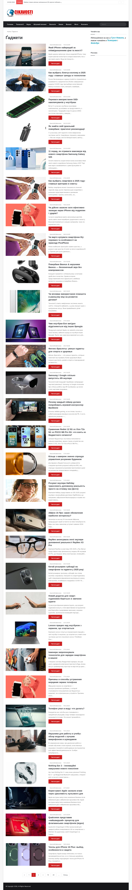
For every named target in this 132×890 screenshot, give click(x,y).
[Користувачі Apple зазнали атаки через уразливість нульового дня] (26, 798)
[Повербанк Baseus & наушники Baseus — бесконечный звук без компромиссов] (26, 271)
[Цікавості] (20, 12)
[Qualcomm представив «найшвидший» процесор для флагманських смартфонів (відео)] (26, 825)
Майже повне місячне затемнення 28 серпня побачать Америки (45, 2)
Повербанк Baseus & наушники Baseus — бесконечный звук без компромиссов (65, 267)
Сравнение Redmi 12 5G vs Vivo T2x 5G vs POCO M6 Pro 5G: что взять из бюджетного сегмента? (67, 432)
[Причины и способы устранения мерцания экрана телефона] (26, 686)
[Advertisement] (108, 141)
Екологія (52, 24)
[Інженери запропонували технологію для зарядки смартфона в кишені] (26, 659)
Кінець (65, 875)
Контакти (84, 24)
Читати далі (55, 63)
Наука (29, 24)
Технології (20, 24)
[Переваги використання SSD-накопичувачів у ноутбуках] (26, 107)
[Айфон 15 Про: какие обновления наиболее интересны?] (26, 520)
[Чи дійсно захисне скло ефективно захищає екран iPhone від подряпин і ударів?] (26, 215)
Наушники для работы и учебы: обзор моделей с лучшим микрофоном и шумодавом (64, 736)
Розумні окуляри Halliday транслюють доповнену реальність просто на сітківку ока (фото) (66, 486)
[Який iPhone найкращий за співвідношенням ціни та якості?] (26, 55)
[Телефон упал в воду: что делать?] (26, 716)
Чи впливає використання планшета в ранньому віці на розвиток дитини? (67, 297)
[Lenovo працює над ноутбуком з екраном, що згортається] (26, 633)
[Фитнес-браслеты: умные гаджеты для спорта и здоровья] (26, 356)
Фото (76, 24)
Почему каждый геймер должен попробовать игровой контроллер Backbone (65, 405)
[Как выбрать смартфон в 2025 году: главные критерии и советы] (26, 188)
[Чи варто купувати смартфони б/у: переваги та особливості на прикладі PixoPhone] (26, 244)
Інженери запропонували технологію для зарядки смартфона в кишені (67, 655)
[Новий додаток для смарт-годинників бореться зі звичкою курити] (26, 603)
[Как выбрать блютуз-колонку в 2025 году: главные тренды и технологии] (26, 80)
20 (53, 875)
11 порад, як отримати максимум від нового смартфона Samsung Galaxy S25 (67, 154)
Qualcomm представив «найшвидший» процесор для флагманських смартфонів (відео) (66, 820)
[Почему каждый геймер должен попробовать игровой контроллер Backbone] (26, 409)
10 (48, 875)
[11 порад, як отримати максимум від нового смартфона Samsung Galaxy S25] (26, 158)
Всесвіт (69, 24)
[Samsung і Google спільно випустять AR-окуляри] (26, 382)
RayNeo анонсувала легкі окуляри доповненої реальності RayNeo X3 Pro (65, 542)
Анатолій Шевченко (55, 45)
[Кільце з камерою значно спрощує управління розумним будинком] (26, 464)
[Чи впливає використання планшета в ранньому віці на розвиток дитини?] (26, 301)
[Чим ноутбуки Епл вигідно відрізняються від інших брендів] (26, 331)
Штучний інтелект (40, 24)
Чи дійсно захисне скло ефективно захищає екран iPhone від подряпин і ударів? (66, 210)
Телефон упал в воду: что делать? (66, 708)
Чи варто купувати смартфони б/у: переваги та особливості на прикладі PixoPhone (66, 240)
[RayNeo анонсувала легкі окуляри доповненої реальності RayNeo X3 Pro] (26, 547)
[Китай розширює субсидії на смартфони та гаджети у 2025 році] (26, 576)
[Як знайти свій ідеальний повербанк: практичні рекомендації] (26, 133)
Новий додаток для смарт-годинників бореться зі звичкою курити (64, 599)
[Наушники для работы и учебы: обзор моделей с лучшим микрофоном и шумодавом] (26, 741)
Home (9, 31)
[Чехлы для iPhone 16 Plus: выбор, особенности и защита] (26, 854)
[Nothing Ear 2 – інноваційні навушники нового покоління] (26, 773)
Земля (61, 24)
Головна (10, 24)
